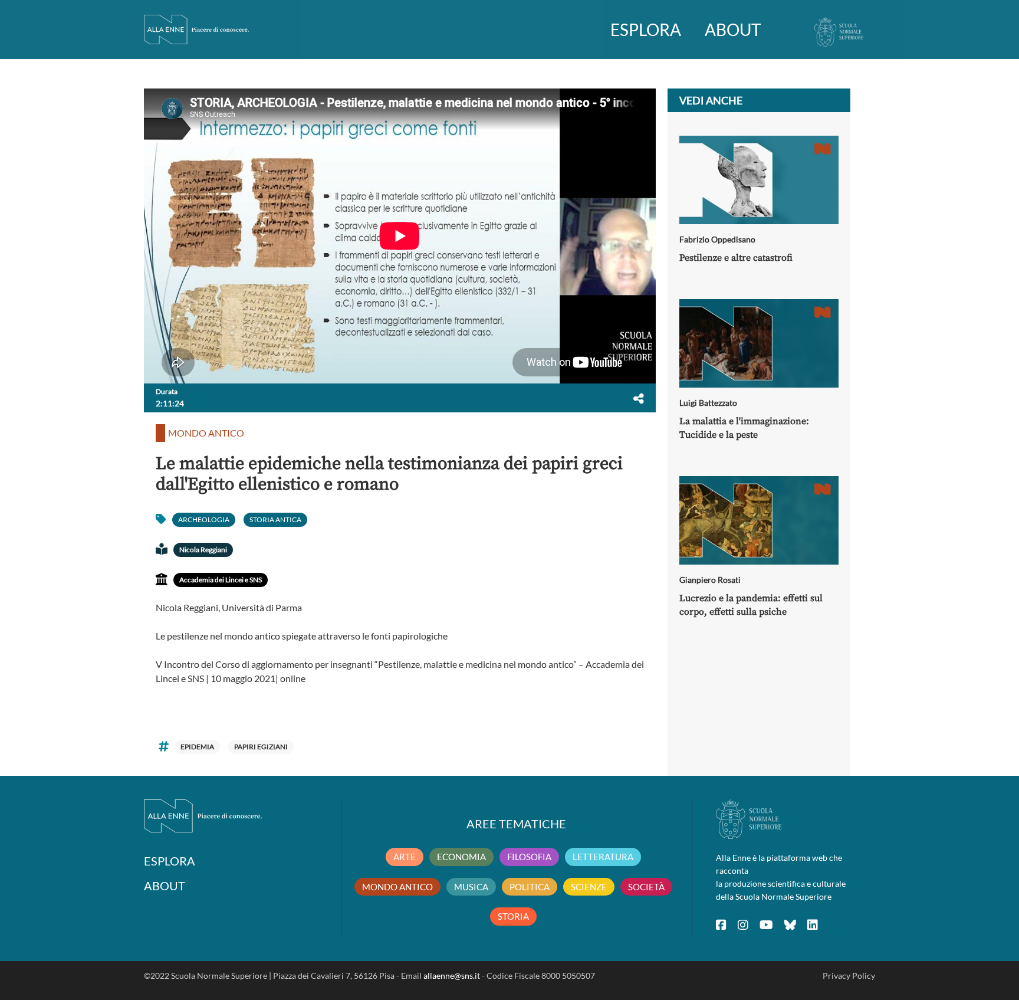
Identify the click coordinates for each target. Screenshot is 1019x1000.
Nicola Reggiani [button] (203, 549)
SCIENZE (589, 886)
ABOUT (733, 29)
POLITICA (530, 886)
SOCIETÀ (646, 886)
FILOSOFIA (529, 856)
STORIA (513, 916)
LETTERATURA (603, 856)
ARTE (404, 856)
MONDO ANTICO (397, 886)
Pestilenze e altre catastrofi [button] (736, 258)
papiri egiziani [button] (261, 746)
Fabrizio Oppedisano (717, 239)
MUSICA (471, 886)
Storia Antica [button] (275, 519)
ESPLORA (645, 29)
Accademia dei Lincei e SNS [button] (220, 579)
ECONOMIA (461, 856)
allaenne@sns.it (451, 976)
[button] (638, 398)
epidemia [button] (197, 746)
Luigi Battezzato (708, 403)
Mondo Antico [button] (206, 432)
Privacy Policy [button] (849, 976)
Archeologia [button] (203, 519)
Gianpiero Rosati (710, 580)
